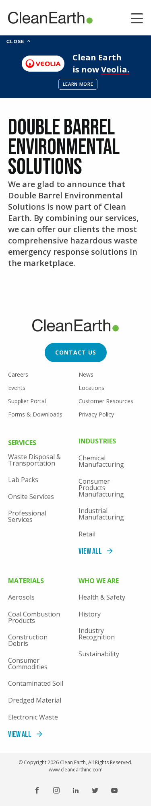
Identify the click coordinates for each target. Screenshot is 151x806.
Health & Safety (102, 597)
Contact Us (75, 352)
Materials (26, 581)
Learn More (78, 84)
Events (16, 388)
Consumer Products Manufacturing (101, 488)
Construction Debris (28, 640)
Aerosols (21, 597)
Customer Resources (106, 401)
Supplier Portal (27, 401)
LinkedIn (75, 790)
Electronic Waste (33, 717)
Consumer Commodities (28, 663)
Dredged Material (34, 700)
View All (90, 551)
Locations (91, 388)
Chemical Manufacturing (101, 461)
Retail (87, 534)
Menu (137, 19)
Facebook (37, 790)
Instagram (56, 790)
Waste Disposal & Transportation (34, 460)
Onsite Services (31, 496)
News (86, 374)
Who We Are (99, 581)
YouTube (114, 790)
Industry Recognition (97, 633)
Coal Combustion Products (34, 617)
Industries (97, 441)
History (90, 614)
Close (18, 41)
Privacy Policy (96, 414)
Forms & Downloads (35, 414)
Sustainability (99, 653)
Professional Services (27, 516)
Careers (18, 374)
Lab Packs (23, 479)
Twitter (95, 790)
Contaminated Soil (35, 683)
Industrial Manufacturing (101, 514)
